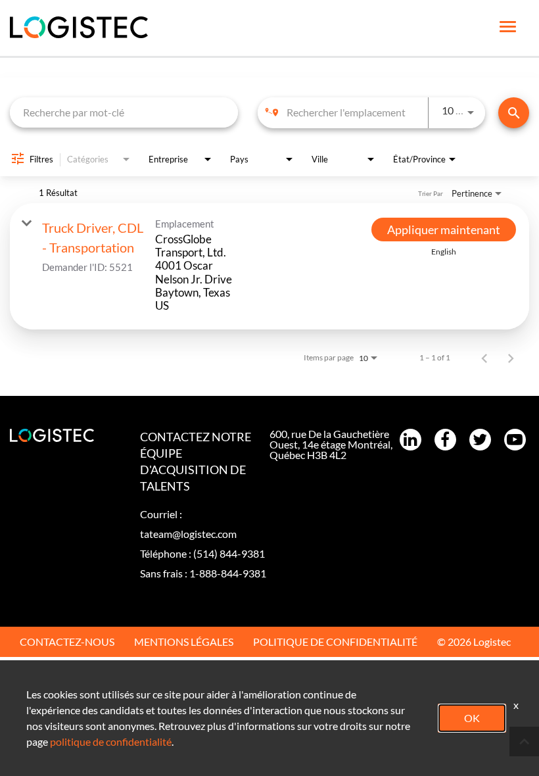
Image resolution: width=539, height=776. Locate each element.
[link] (269, 266)
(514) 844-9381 (229, 553)
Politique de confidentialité (335, 641)
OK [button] (472, 718)
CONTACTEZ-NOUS (67, 641)
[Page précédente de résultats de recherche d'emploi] (484, 358)
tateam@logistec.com (188, 533)
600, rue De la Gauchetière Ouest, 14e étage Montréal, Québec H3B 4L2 (331, 444)
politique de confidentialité (111, 741)
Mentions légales (183, 641)
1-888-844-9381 (227, 573)
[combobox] (124, 112)
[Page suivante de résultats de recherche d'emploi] (511, 358)
